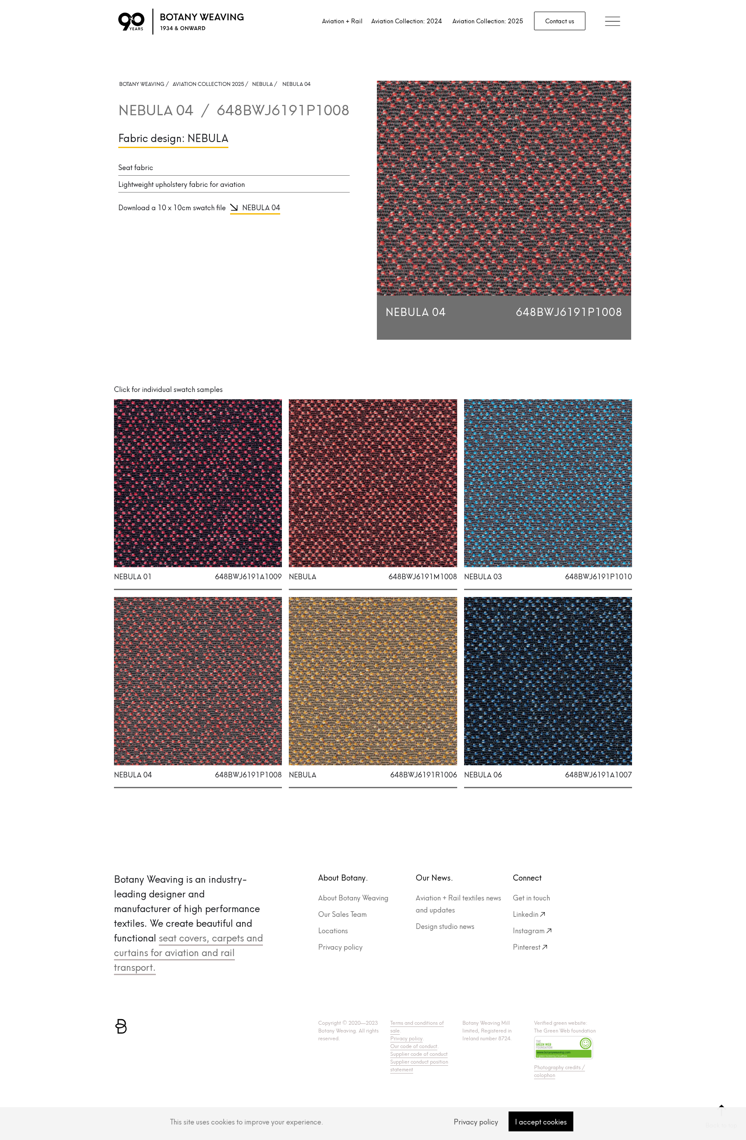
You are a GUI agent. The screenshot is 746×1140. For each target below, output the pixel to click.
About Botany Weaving (353, 897)
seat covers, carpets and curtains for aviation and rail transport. (188, 951)
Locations (333, 930)
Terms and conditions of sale (417, 1026)
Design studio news (445, 925)
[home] (180, 22)
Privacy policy (340, 946)
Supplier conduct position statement (419, 1065)
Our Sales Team (342, 913)
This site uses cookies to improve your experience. (246, 1121)
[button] (612, 22)
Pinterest (527, 946)
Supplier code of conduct (419, 1053)
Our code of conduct (413, 1046)
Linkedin (525, 913)
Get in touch (531, 897)
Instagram (529, 930)
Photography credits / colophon (559, 1071)
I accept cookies (541, 1121)
